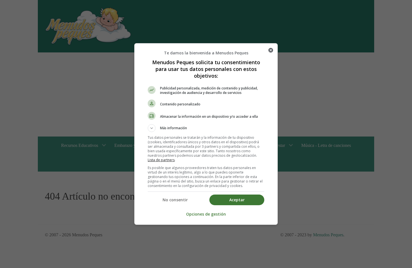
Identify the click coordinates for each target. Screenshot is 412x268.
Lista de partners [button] (161, 160)
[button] (206, 128)
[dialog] (206, 134)
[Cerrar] (270, 50)
